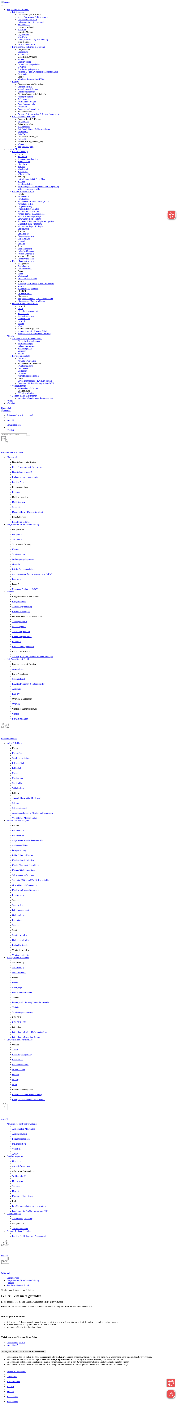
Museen (21, 166)
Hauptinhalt (6, 408)
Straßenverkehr (24, 62)
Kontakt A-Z (12, 1345)
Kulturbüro (22, 156)
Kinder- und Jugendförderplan (31, 226)
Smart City (22, 37)
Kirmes (21, 59)
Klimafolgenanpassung (28, 311)
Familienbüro (23, 196)
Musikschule (23, 169)
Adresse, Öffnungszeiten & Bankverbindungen (38, 114)
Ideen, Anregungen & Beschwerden (33, 17)
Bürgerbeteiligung (25, 146)
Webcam (10, 430)
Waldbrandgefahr (25, 366)
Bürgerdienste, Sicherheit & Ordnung (28, 47)
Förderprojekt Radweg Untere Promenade (36, 283)
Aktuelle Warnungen (27, 361)
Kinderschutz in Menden (28, 211)
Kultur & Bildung (20, 151)
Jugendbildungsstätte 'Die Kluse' (32, 179)
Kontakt (10, 420)
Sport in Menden (25, 249)
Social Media (12, 1396)
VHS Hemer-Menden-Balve (30, 189)
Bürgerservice (18, 12)
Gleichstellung (24, 239)
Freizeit (10, 401)
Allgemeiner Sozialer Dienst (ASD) (33, 201)
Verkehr (21, 286)
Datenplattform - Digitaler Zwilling (33, 39)
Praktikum (22, 106)
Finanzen (22, 29)
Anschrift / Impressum (16, 1371)
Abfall (20, 308)
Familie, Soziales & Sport (23, 191)
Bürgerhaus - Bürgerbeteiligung (31, 301)
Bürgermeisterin (25, 87)
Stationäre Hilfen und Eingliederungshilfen (36, 221)
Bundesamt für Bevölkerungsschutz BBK (36, 383)
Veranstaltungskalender (28, 388)
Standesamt (23, 54)
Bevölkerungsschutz (21, 356)
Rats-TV (21, 134)
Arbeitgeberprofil (25, 97)
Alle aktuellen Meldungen (29, 341)
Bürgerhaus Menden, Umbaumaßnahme (35, 298)
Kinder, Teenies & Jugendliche (31, 214)
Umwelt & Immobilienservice (25, 303)
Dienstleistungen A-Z (16, 1342)
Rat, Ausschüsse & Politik (23, 116)
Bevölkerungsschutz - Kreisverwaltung (35, 381)
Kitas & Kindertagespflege (29, 216)
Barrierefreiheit (13, 1381)
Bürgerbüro (23, 52)
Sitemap (10, 1386)
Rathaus (15, 82)
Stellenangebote (25, 99)
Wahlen (21, 144)
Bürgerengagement (26, 236)
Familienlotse (23, 199)
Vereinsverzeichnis (26, 259)
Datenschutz (12, 1376)
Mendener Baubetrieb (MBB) (31, 79)
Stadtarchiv (23, 171)
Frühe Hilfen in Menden (28, 209)
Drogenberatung (25, 206)
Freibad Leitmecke (26, 254)
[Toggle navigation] (2, 5)
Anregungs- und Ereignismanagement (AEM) (38, 72)
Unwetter (22, 373)
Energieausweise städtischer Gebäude (34, 333)
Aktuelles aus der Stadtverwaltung (27, 338)
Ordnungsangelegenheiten (29, 64)
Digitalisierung (24, 34)
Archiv (21, 353)
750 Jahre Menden (26, 393)
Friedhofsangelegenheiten (29, 69)
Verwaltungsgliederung (28, 89)
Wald (20, 326)
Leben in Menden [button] (14, 149)
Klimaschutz (23, 313)
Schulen (21, 181)
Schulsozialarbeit (25, 184)
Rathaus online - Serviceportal (31, 22)
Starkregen (22, 371)
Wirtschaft (11, 403)
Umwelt (21, 321)
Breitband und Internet (27, 278)
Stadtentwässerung (26, 316)
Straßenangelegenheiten (28, 288)
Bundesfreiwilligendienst (28, 109)
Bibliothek (22, 164)
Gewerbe (22, 67)
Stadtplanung (23, 266)
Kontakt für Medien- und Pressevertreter (35, 398)
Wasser (21, 323)
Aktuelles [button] (11, 336)
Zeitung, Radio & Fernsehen (24, 396)
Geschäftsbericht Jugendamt (30, 224)
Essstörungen (23, 229)
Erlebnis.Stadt (24, 161)
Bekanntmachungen (26, 92)
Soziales (21, 244)
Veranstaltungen (19, 386)
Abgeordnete (23, 121)
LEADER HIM (25, 293)
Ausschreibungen (25, 343)
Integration (22, 241)
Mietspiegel (23, 276)
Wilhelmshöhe (24, 174)
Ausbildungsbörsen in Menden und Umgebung (38, 186)
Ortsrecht (22, 139)
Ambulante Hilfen (25, 204)
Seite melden (12, 1401)
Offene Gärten (24, 318)
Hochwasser (23, 368)
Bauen (20, 273)
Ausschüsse (23, 131)
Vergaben (22, 351)
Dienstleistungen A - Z (27, 19)
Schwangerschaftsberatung (29, 219)
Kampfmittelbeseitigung (28, 376)
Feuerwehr (22, 74)
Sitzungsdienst (24, 126)
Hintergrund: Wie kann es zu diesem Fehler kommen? (23, 1351)
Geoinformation (25, 268)
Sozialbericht (23, 234)
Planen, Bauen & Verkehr (23, 261)
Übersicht (22, 358)
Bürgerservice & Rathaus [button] (18, 9)
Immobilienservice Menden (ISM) (32, 331)
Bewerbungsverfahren (27, 104)
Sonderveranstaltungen (28, 159)
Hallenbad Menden (26, 251)
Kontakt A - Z (24, 24)
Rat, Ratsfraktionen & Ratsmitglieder (34, 129)
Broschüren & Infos (26, 44)
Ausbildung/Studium (27, 102)
